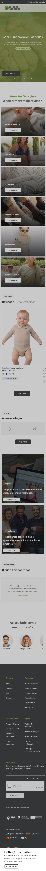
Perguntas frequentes (10, 742)
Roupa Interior (30, 702)
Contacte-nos (10, 698)
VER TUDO (22, 393)
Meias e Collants (31, 688)
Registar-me (11, 499)
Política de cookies (31, 736)
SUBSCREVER (15, 795)
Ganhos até (10, 378)
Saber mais (13, 130)
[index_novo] (12, 8)
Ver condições (11, 73)
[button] (14, 79)
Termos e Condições (33, 779)
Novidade (8, 302)
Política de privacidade (29, 725)
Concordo (11, 866)
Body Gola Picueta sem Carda (12, 368)
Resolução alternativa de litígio (32, 750)
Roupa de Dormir (31, 693)
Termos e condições (32, 731)
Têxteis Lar (29, 707)
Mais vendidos (26, 302)
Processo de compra (13, 724)
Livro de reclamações (29, 742)
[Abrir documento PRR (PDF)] (24, 817)
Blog (7, 693)
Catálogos (9, 688)
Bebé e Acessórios (31, 683)
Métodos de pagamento (10, 734)
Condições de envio (13, 728)
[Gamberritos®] (18, 428)
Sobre (8, 683)
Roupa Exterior (30, 698)
